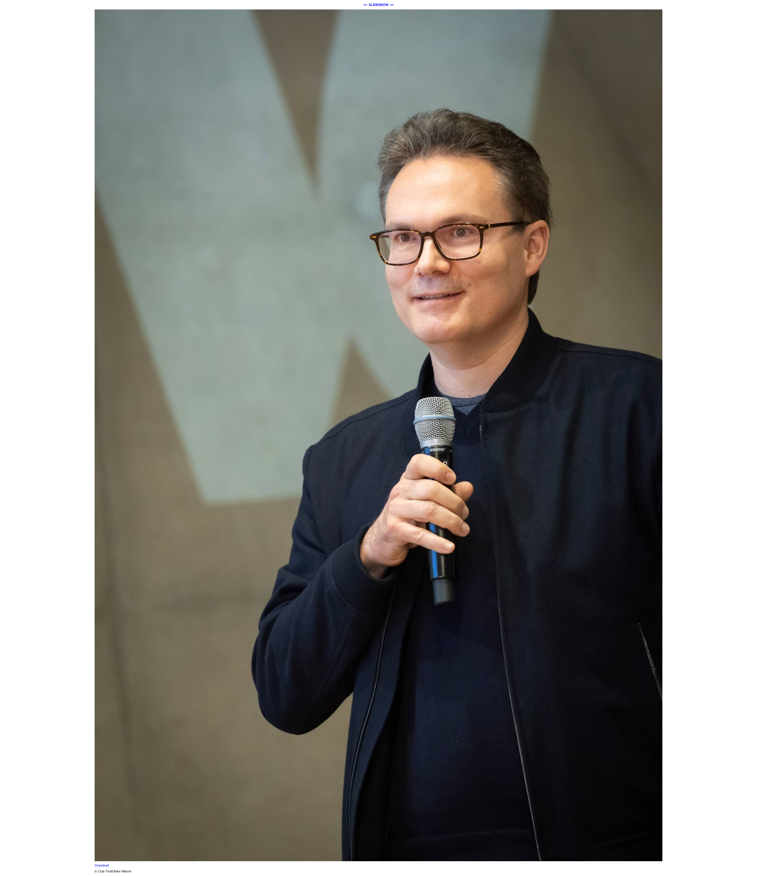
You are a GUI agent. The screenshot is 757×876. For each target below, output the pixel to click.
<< (365, 5)
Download (102, 865)
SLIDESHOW (378, 5)
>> (392, 5)
